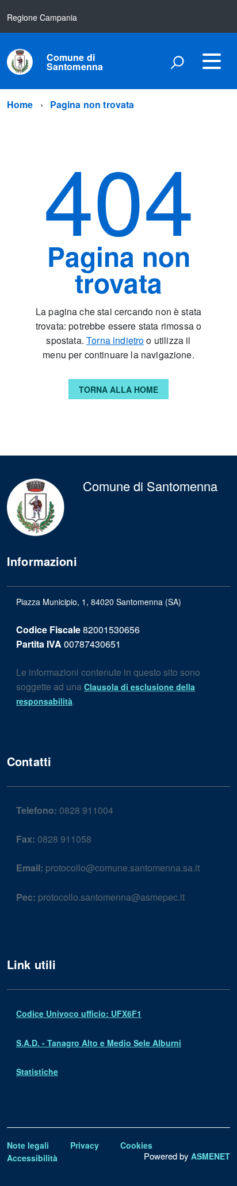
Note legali (28, 1145)
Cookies (136, 1145)
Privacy (84, 1145)
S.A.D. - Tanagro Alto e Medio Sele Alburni (98, 1043)
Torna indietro (115, 340)
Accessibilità (32, 1158)
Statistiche (37, 1071)
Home (20, 104)
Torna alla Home (118, 389)
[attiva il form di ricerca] (177, 62)
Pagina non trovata (92, 104)
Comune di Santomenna (75, 62)
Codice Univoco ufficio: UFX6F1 (79, 1013)
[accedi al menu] (211, 61)
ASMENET (210, 1156)
